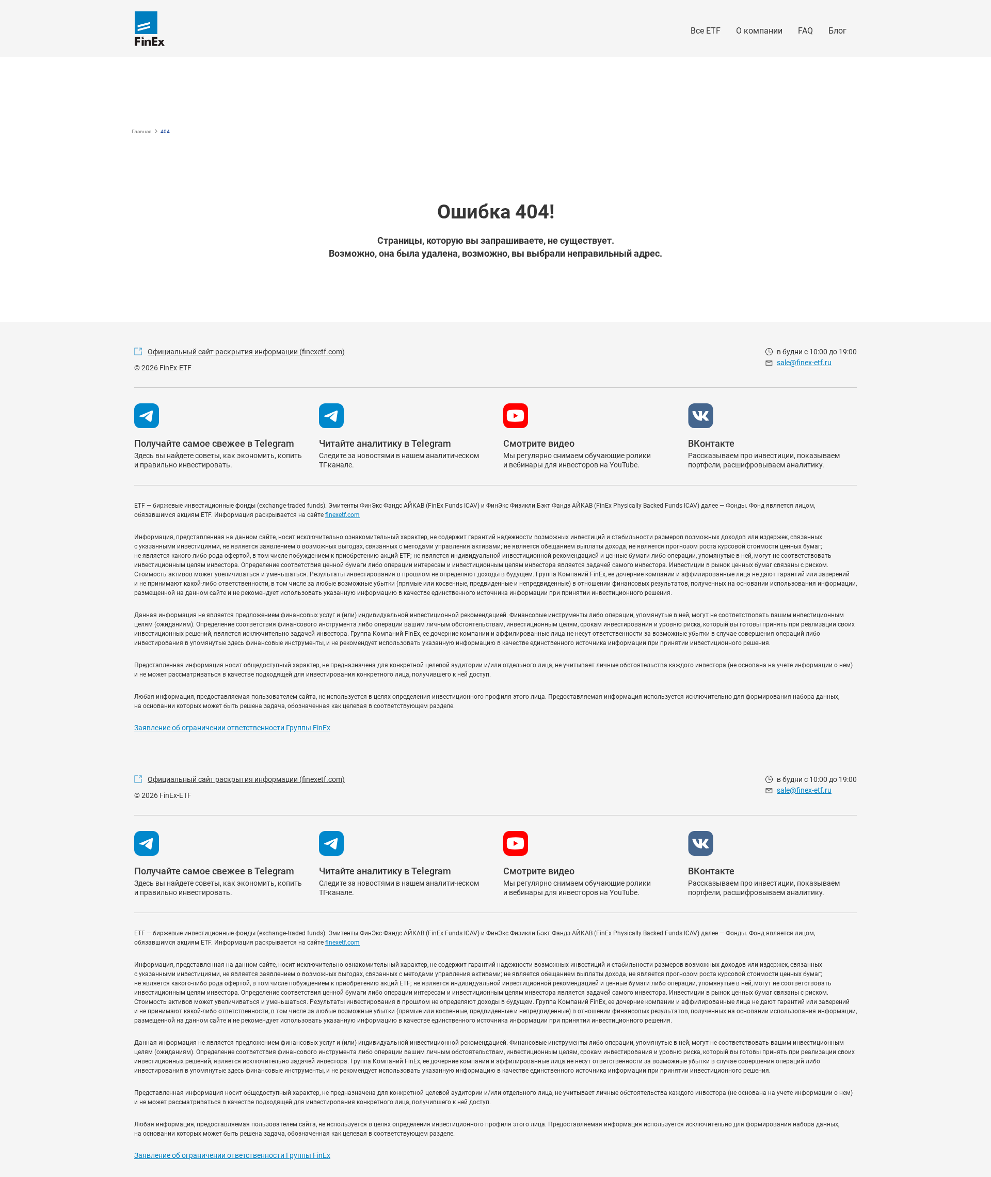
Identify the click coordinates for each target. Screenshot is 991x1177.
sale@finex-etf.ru (804, 362)
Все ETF (706, 31)
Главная (141, 131)
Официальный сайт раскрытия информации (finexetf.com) (246, 352)
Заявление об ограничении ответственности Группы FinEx (232, 728)
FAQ (805, 31)
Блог (837, 31)
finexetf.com (342, 515)
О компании (759, 31)
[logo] (149, 28)
